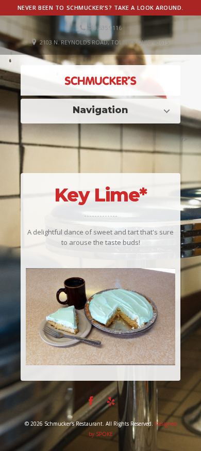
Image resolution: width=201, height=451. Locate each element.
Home (103, 110)
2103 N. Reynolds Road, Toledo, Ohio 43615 (104, 42)
